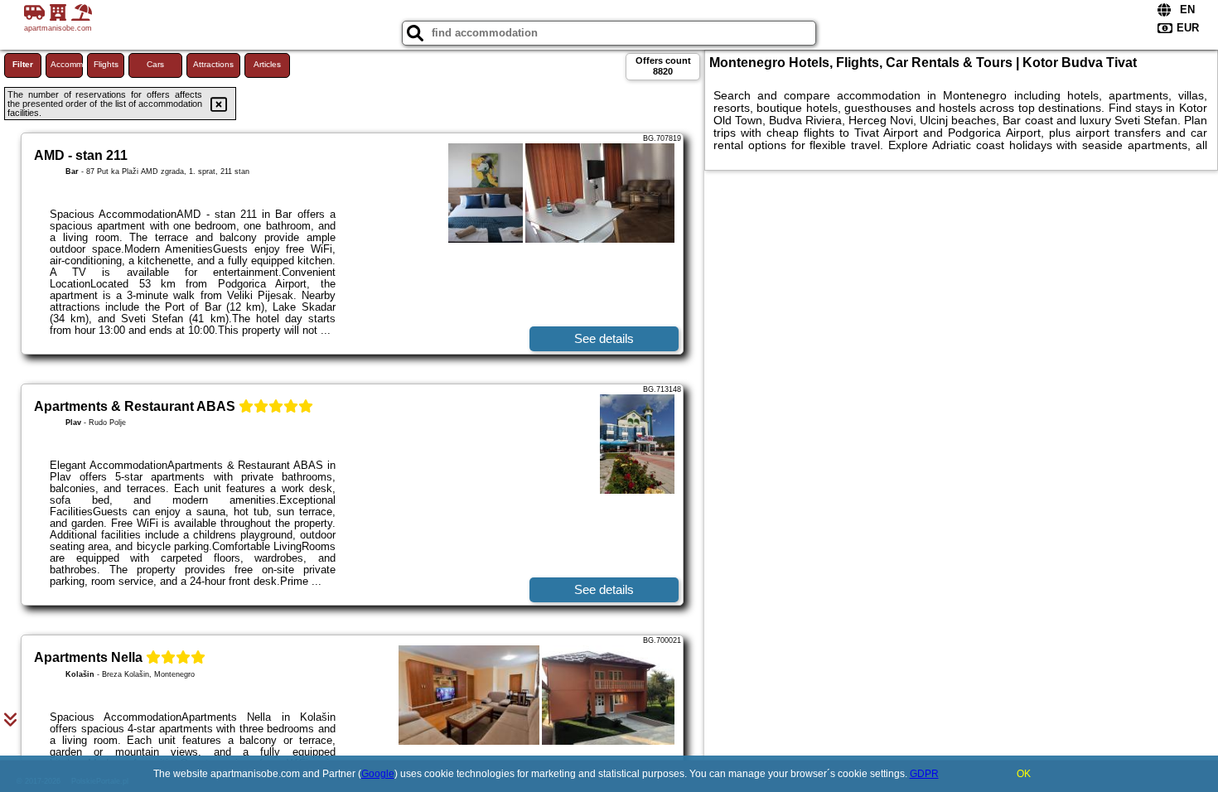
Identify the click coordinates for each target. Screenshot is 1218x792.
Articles (267, 64)
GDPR (924, 774)
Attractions (213, 64)
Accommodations (67, 64)
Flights (106, 64)
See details (604, 338)
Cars (155, 64)
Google (377, 774)
